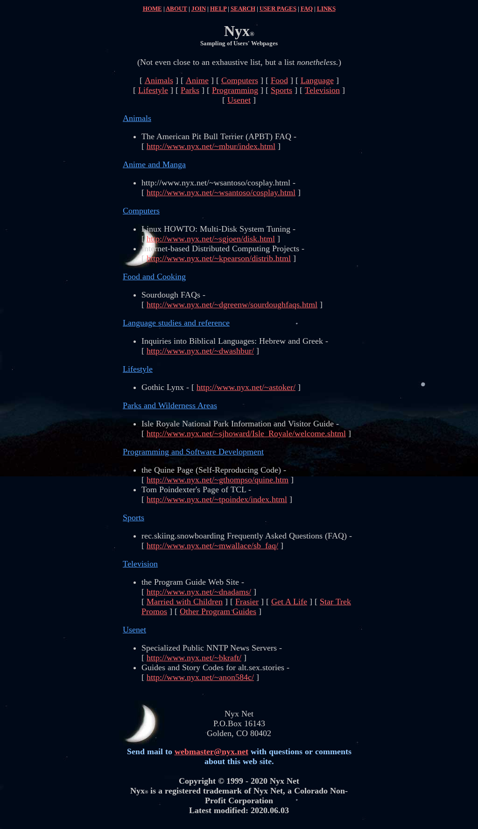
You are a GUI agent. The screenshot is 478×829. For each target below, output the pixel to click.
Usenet (239, 100)
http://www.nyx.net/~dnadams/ (199, 591)
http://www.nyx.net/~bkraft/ (194, 657)
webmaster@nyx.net (211, 751)
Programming (235, 90)
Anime (197, 80)
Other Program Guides (218, 611)
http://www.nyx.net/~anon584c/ (200, 677)
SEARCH (243, 8)
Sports (281, 90)
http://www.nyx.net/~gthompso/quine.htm (217, 479)
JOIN (198, 8)
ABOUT (176, 8)
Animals (159, 80)
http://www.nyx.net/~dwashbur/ (200, 350)
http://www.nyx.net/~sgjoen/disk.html (211, 238)
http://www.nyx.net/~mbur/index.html (211, 146)
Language (317, 80)
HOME (152, 8)
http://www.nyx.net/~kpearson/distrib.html (219, 258)
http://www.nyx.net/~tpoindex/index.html (217, 499)
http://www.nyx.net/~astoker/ (246, 387)
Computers (239, 80)
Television (322, 90)
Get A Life (289, 601)
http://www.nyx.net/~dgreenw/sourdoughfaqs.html (232, 304)
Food (279, 80)
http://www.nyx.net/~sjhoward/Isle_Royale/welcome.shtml (246, 433)
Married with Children (185, 601)
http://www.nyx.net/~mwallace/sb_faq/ (212, 545)
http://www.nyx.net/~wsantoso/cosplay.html (221, 192)
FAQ (307, 8)
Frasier (247, 601)
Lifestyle (153, 90)
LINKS (326, 8)
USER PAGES (278, 8)
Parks (190, 90)
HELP (218, 8)
